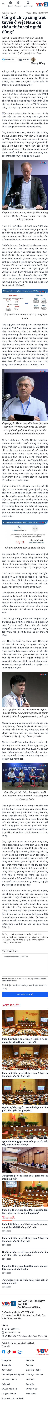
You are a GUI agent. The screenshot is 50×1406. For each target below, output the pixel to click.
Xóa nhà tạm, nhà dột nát (13, 1374)
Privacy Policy (39, 978)
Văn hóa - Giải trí (9, 1379)
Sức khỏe (30, 1384)
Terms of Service (7, 980)
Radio (10, 6)
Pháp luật (6, 1384)
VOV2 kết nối (31, 1389)
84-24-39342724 (12, 1332)
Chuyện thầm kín (9, 1393)
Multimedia (28, 6)
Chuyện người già (9, 1389)
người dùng (18, 940)
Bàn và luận (7, 1370)
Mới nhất (30, 1360)
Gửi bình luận (23, 994)
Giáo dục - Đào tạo (34, 1374)
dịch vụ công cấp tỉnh (19, 937)
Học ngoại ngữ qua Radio (13, 1398)
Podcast (18, 6)
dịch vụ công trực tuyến (21, 934)
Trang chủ (6, 1360)
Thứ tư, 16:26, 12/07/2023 (37, 13)
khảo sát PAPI (16, 942)
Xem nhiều (6, 1365)
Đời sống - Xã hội (9, 13)
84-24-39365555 (12, 1329)
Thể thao (30, 1379)
